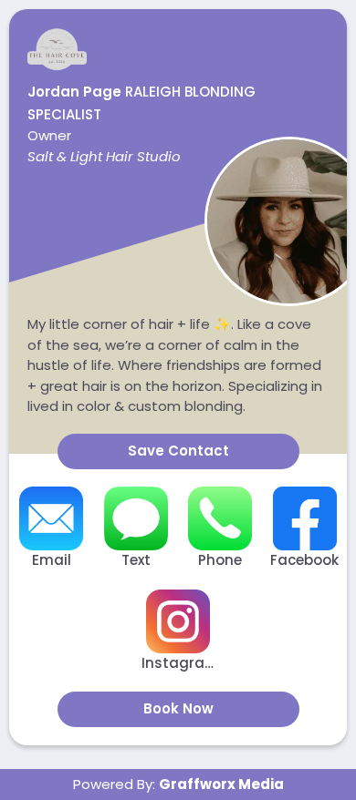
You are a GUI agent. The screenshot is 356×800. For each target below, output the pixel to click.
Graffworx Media (221, 784)
